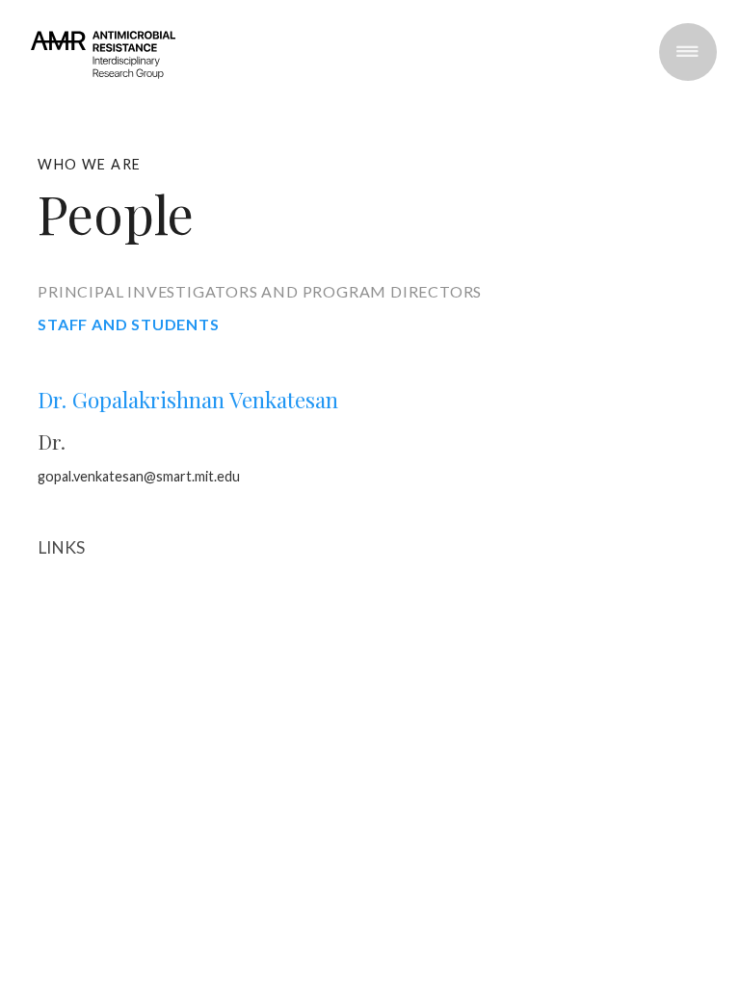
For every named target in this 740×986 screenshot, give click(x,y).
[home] (103, 69)
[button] (688, 52)
